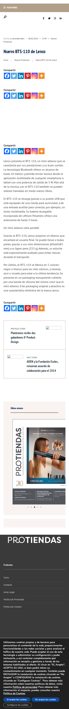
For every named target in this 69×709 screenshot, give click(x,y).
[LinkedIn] (60, 18)
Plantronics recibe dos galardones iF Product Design (23, 335)
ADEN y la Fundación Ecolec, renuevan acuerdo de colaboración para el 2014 (42, 364)
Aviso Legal (9, 592)
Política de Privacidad (14, 599)
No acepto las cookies (45, 699)
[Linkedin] (21, 76)
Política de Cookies (13, 606)
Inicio (6, 60)
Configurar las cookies (17, 704)
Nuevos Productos (22, 60)
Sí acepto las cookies (17, 699)
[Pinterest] (28, 76)
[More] (41, 76)
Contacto (8, 584)
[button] (28, 507)
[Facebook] (43, 18)
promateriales (18, 38)
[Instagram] (55, 18)
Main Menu (11, 7)
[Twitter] (49, 18)
